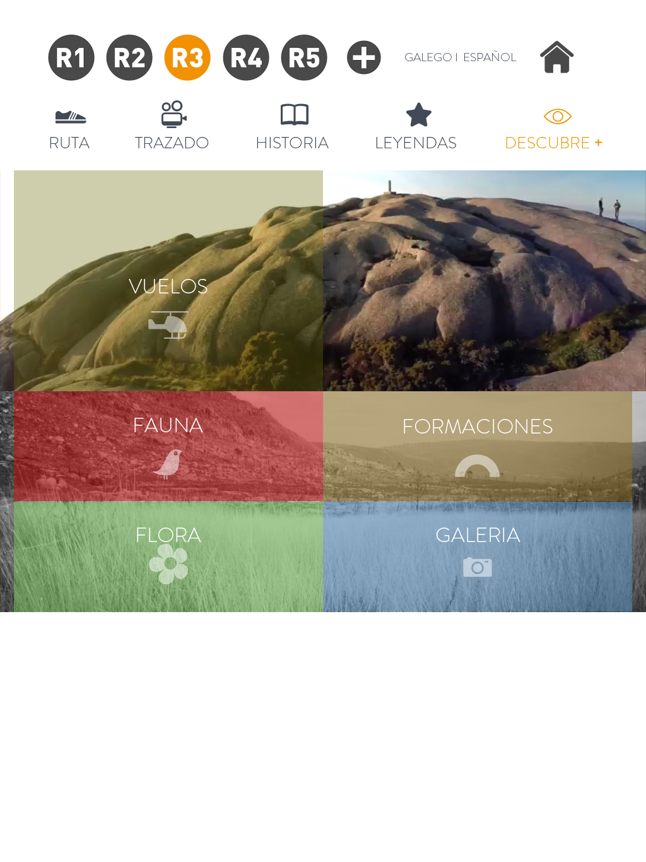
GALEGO (428, 57)
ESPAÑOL (489, 57)
